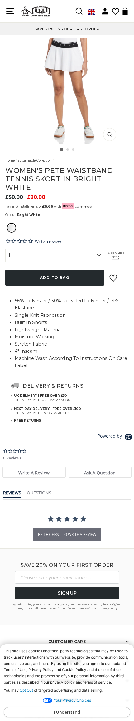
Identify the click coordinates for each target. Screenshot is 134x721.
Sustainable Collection (34, 161)
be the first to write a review (67, 534)
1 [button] (61, 149)
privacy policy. (108, 608)
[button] (11, 228)
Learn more (83, 206)
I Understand (67, 712)
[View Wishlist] (115, 9)
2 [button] (67, 149)
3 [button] (73, 149)
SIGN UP (67, 593)
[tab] (33, 472)
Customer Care (67, 641)
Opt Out (26, 690)
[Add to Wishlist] (114, 275)
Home (10, 161)
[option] (67, 29)
